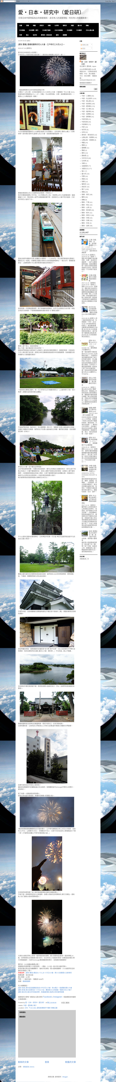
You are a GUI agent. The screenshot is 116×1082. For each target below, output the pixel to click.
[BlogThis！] (64, 1003)
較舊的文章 (70, 1062)
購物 (83, 197)
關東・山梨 (85, 207)
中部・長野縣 (86, 114)
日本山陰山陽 (90, 30)
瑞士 (27, 35)
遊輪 (87, 25)
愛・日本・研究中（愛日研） (51, 12)
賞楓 (83, 192)
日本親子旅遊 (46, 30)
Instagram (57, 997)
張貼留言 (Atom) (28, 1067)
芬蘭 (27, 25)
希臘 (34, 25)
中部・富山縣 (86, 101)
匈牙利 (35, 35)
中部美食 (85, 124)
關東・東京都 (86, 210)
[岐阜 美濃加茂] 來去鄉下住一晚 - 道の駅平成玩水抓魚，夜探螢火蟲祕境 (89, 535)
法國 (20, 25)
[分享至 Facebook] (67, 1003)
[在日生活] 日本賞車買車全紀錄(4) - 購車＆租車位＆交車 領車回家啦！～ (89, 311)
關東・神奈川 (86, 215)
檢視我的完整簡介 (86, 83)
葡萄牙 (65, 25)
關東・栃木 (85, 213)
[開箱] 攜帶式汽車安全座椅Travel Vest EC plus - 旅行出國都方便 (89, 411)
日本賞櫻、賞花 (33, 30)
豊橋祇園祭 (26, 981)
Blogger (65, 1077)
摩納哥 (84, 155)
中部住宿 (85, 122)
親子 (35, 1005)
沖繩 (83, 163)
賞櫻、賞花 (85, 194)
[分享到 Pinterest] (68, 1003)
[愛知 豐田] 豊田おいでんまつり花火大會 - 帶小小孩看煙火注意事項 (49, 973)
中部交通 (85, 119)
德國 (83, 145)
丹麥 (20, 35)
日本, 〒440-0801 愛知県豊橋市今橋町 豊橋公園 (41, 1008)
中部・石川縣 (86, 109)
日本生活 (85, 158)
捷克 (57, 35)
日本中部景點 (59, 30)
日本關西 (79, 30)
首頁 (47, 1062)
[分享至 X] (65, 1003)
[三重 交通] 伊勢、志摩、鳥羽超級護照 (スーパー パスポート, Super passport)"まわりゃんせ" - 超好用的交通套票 (89, 246)
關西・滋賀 (85, 226)
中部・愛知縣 (28, 1005)
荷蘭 (49, 25)
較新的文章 (23, 1062)
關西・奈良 (85, 223)
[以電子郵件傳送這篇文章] (62, 1003)
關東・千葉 (85, 202)
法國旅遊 (85, 166)
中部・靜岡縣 (86, 117)
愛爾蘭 (65, 35)
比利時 (57, 25)
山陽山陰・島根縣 (88, 137)
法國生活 (85, 168)
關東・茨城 (85, 218)
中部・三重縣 (86, 96)
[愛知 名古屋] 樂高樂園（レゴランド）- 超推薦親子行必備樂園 (89, 441)
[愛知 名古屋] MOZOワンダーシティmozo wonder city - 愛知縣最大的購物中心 (89, 345)
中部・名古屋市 (87, 98)
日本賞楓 (22, 30)
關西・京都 (85, 220)
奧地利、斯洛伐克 (46, 35)
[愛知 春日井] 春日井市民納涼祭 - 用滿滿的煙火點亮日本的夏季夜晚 (41, 992)
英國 (72, 25)
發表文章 (85, 45)
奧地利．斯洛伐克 (88, 135)
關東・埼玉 (85, 205)
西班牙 (42, 25)
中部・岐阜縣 (86, 104)
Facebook (47, 997)
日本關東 (69, 30)
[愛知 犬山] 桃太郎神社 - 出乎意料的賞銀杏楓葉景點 (89, 499)
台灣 (83, 132)
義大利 (80, 25)
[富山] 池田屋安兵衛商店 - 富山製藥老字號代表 (89, 381)
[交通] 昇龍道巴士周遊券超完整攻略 (92, 278)
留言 (83, 48)
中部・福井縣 (86, 111)
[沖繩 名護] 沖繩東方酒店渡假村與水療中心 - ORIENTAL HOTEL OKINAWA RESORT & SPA (89, 471)
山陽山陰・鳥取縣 (88, 140)
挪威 (83, 150)
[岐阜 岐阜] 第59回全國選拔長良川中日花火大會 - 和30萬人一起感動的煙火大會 (45, 988)
